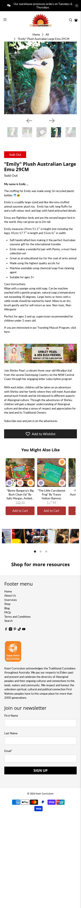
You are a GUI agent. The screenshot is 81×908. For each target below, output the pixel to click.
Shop (7, 604)
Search (8, 620)
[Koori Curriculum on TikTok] (19, 629)
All (47, 34)
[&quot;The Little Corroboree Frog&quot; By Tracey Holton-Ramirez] (51, 472)
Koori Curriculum (44, 793)
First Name (11, 715)
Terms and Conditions (17, 616)
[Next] (52, 120)
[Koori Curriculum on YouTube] (23, 629)
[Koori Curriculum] (40, 20)
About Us (10, 595)
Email (8, 751)
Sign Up (40, 770)
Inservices (10, 600)
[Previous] (29, 120)
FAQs (7, 612)
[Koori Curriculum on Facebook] (6, 629)
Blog (7, 608)
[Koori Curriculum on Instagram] (10, 629)
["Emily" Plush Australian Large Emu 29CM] (40, 78)
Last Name (10, 733)
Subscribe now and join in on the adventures (30, 421)
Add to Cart (20, 511)
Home (36, 34)
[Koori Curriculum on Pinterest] (15, 629)
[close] (77, 5)
